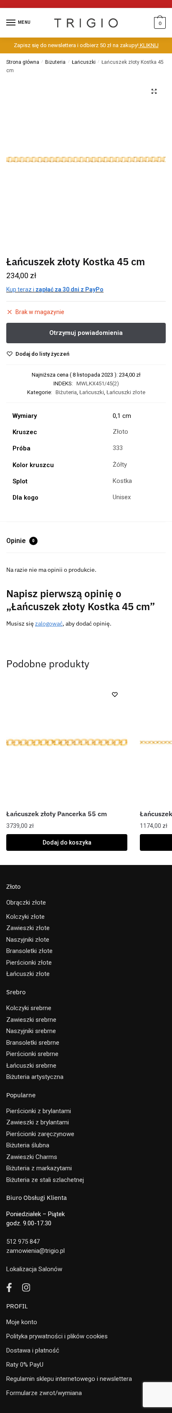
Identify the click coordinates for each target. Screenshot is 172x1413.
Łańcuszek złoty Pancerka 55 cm (56, 814)
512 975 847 (23, 1241)
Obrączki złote (26, 902)
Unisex (122, 497)
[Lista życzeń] (115, 694)
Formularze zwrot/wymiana (44, 1393)
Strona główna (22, 62)
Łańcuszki (84, 62)
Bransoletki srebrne (32, 1042)
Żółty (120, 464)
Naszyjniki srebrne (31, 1031)
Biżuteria (55, 62)
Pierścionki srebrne (32, 1054)
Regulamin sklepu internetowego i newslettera (69, 1379)
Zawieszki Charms (31, 1157)
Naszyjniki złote (27, 939)
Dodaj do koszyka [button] (67, 842)
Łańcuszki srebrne (31, 1065)
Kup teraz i (55, 289)
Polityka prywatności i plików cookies (57, 1336)
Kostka (122, 481)
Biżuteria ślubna (27, 1145)
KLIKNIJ (149, 45)
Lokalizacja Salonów (34, 1269)
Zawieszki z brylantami (37, 1122)
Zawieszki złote (28, 928)
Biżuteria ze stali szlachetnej (45, 1180)
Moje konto (21, 1322)
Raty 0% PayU (24, 1364)
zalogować (49, 623)
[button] (154, 91)
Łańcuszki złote (125, 392)
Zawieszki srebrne (31, 1019)
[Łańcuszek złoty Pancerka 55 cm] (66, 742)
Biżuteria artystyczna (34, 1077)
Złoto (120, 431)
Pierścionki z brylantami (38, 1111)
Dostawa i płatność (32, 1350)
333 (118, 448)
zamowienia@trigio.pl (35, 1251)
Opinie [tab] (20, 541)
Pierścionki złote (29, 962)
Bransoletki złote (29, 951)
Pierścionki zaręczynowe (40, 1134)
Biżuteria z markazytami (39, 1168)
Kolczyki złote (25, 916)
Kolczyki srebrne (28, 1008)
